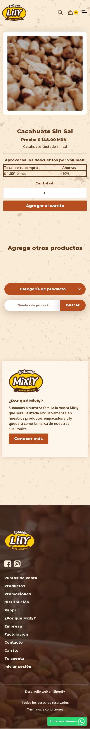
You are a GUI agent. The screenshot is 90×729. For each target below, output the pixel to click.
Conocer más (28, 438)
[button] (73, 12)
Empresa (13, 626)
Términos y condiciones (45, 709)
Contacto (13, 642)
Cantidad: (45, 183)
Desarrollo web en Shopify (45, 691)
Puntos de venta (20, 578)
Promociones (17, 594)
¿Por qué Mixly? (20, 618)
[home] (14, 12)
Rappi (10, 610)
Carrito (11, 650)
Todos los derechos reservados (45, 702)
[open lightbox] (45, 73)
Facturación (16, 634)
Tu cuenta (14, 658)
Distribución (16, 602)
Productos (14, 586)
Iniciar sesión (17, 667)
